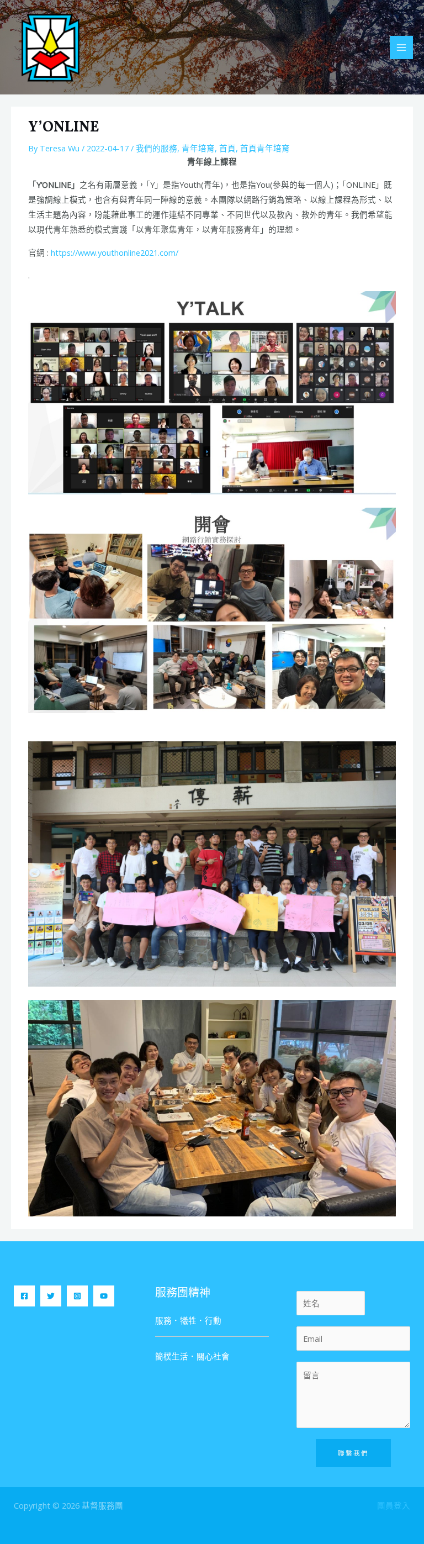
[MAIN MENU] (401, 47)
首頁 (227, 148)
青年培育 (198, 148)
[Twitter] (50, 1295)
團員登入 (393, 1505)
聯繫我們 (353, 1452)
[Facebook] (24, 1295)
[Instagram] (77, 1295)
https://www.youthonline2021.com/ (114, 252)
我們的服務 (156, 148)
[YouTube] (103, 1295)
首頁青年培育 (265, 148)
